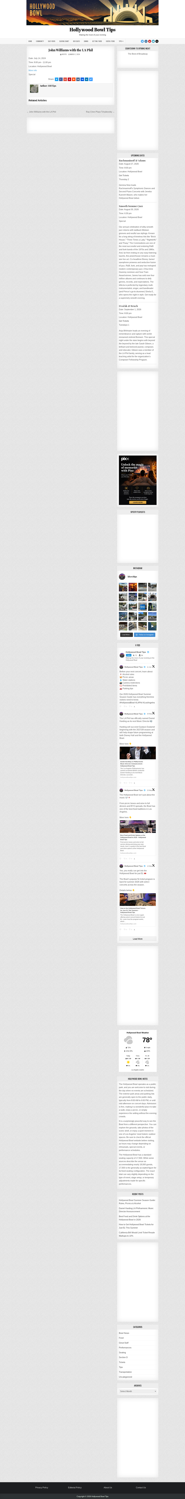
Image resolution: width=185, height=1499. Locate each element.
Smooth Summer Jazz (131, 206)
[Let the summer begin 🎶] (123, 587)
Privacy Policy (41, 1487)
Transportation (125, 1372)
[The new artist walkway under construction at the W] (152, 587)
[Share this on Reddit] (74, 79)
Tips (121, 1367)
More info (33, 70)
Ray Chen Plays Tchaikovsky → (100, 112)
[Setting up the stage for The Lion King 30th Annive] (133, 606)
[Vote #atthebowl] (142, 626)
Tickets (122, 1362)
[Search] (156, 41)
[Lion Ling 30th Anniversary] (152, 597)
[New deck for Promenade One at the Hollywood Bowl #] (123, 616)
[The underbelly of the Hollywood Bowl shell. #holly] (133, 626)
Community (40, 41)
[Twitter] (142, 41)
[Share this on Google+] (65, 79)
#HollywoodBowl (127, 703)
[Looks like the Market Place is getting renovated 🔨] (142, 597)
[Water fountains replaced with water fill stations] (152, 606)
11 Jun (149, 667)
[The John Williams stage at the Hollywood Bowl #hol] (123, 597)
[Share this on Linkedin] (86, 79)
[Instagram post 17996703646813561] (152, 616)
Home (30, 41)
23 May (149, 790)
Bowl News (124, 1333)
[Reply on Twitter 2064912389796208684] (121, 706)
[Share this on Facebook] (61, 79)
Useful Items (110, 41)
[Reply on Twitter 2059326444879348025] (121, 783)
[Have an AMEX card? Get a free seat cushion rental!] (142, 606)
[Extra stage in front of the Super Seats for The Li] (123, 606)
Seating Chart (64, 41)
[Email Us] (153, 41)
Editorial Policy (75, 1487)
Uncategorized (125, 1377)
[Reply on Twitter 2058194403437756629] (121, 858)
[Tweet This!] (56, 79)
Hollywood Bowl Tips (93, 29)
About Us (108, 1487)
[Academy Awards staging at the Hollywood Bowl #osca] (123, 626)
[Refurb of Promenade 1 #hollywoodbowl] (133, 616)
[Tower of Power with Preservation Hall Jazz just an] (133, 587)
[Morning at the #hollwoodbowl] (142, 616)
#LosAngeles (149, 703)
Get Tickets (124, 175)
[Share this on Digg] (82, 79)
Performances (125, 1348)
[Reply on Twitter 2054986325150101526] (121, 929)
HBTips (64, 54)
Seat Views (51, 41)
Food (121, 1338)
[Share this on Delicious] (91, 79)
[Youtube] (149, 41)
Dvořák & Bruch (128, 306)
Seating (122, 1352)
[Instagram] (145, 41)
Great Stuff (123, 1343)
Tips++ (121, 41)
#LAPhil (138, 703)
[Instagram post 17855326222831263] (152, 626)
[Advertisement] (77, 125)
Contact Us (141, 1487)
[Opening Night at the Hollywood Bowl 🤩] (133, 597)
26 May (149, 714)
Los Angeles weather (137, 1070)
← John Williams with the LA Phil (41, 112)
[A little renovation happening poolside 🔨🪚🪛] (142, 587)
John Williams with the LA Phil (70, 50)
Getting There (97, 41)
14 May (149, 866)
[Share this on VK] (78, 79)
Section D (123, 1357)
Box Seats (76, 41)
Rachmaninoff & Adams (132, 160)
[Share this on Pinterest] (69, 79)
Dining (86, 41)
